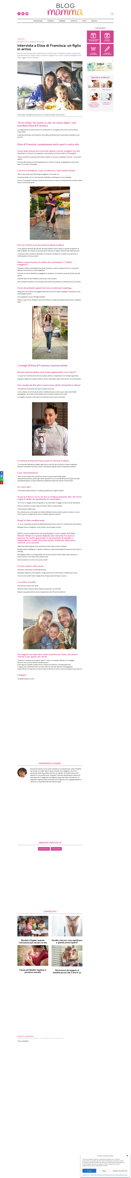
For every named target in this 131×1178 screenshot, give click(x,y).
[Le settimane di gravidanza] (106, 97)
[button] (127, 1156)
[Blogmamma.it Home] (65, 9)
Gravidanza (38, 21)
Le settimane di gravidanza (106, 103)
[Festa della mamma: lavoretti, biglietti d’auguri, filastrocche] (94, 97)
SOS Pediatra (106, 90)
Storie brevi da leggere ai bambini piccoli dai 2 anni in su (67, 971)
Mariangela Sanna (22, 42)
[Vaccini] (94, 84)
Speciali (94, 21)
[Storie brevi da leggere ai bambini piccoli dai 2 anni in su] (67, 955)
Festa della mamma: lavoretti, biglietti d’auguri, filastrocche (94, 105)
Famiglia (51, 21)
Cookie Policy (85, 1175)
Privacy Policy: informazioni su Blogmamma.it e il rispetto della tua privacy (108, 1175)
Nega (104, 1171)
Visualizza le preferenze (120, 1171)
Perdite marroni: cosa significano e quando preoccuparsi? (67, 941)
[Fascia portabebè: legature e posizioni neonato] (32, 955)
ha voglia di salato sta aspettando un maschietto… (49, 498)
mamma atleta (56, 849)
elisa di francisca (44, 849)
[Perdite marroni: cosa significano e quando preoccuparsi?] (67, 926)
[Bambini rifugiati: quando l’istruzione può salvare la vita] (32, 926)
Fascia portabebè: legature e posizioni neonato (32, 971)
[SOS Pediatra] (106, 84)
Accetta (89, 1171)
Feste (84, 21)
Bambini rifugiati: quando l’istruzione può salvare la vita (33, 941)
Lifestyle (73, 21)
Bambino (62, 21)
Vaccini (94, 90)
